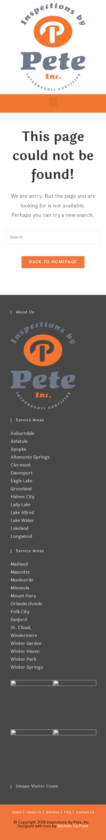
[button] (53, 102)
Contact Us (85, 812)
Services (52, 812)
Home (17, 812)
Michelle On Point (72, 826)
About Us (33, 812)
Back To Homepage (53, 262)
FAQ (67, 812)
